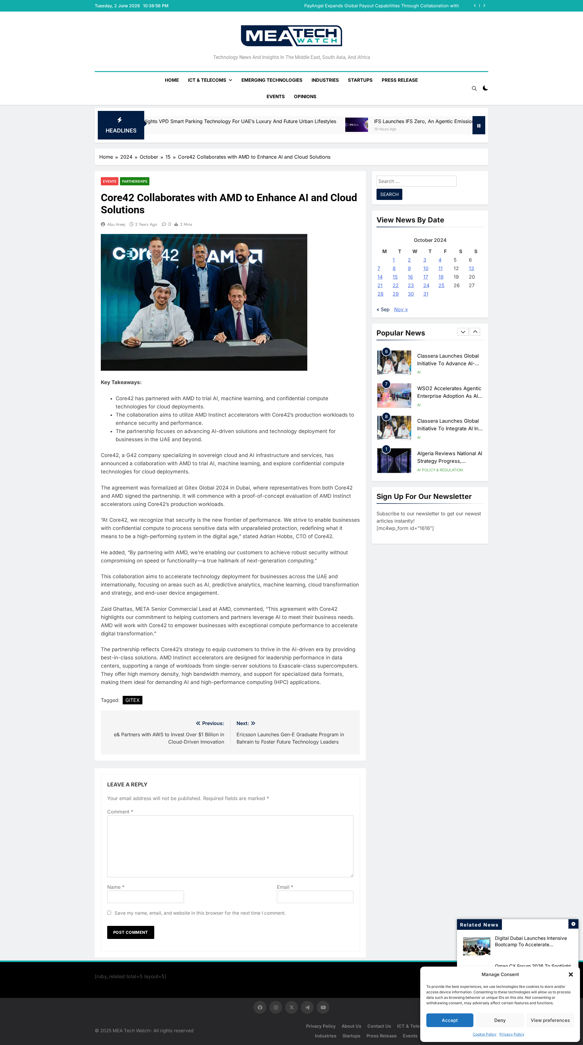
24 (426, 285)
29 (396, 294)
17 (425, 277)
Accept (450, 1020)
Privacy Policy (511, 1034)
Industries (325, 80)
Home (172, 80)
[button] (571, 974)
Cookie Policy (484, 1034)
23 (411, 285)
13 (471, 268)
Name (115, 887)
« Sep (383, 309)
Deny (500, 1020)
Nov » (401, 309)
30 (411, 294)
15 (395, 277)
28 (380, 294)
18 (441, 277)
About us (351, 1026)
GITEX (132, 700)
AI (419, 372)
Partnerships (134, 181)
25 (441, 285)
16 (410, 277)
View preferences (550, 1020)
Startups (360, 80)
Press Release (400, 80)
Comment (120, 812)
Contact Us (379, 1026)
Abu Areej (116, 224)
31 (425, 294)
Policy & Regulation (442, 470)
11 (440, 268)
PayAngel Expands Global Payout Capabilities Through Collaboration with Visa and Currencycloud (381, 5)
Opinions (305, 96)
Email (285, 887)
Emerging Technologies (271, 80)
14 (380, 277)
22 (396, 285)
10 (425, 268)
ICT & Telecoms (207, 80)
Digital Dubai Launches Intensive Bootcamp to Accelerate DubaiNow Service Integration (531, 944)
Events (276, 96)
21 (380, 285)
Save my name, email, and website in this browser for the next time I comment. (200, 913)
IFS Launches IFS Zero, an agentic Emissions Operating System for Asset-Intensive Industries (394, 121)
